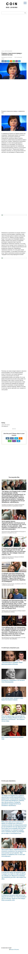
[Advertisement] (14, 32)
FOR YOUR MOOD (18, 57)
